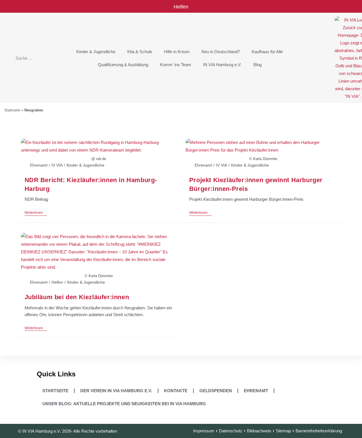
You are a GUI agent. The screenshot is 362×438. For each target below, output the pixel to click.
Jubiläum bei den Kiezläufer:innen (77, 297)
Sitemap (283, 430)
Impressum (203, 430)
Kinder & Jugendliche (95, 51)
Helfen (181, 7)
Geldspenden (215, 390)
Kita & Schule (139, 51)
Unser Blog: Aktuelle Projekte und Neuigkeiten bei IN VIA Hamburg (124, 403)
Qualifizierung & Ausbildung (123, 64)
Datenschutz (230, 430)
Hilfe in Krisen (176, 51)
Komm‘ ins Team (175, 64)
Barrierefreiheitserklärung (319, 430)
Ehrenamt (39, 165)
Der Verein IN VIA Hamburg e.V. (116, 390)
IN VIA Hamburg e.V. (222, 64)
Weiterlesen (36, 213)
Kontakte (176, 390)
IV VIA (57, 165)
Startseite (12, 110)
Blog (257, 64)
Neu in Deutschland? (220, 51)
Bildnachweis (259, 430)
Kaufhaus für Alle (267, 51)
